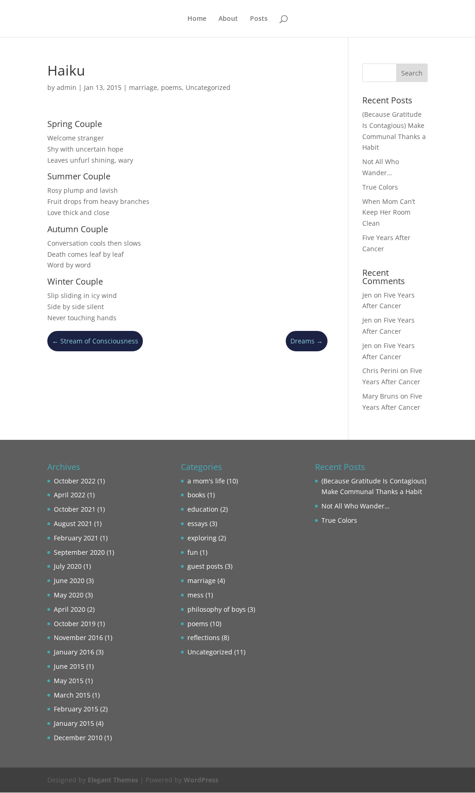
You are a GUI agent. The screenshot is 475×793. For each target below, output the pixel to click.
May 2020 (68, 594)
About (228, 19)
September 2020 (79, 552)
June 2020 (69, 580)
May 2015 (68, 680)
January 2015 (74, 723)
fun (192, 552)
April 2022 (69, 494)
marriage (143, 87)
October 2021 (75, 509)
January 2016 (74, 651)
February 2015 (76, 708)
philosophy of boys (216, 609)
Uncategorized (208, 87)
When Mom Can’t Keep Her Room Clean (388, 212)
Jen (367, 295)
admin (67, 87)
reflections (203, 637)
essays (197, 523)
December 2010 (78, 737)
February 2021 (76, 537)
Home (196, 19)
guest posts (205, 566)
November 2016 (78, 637)
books (196, 494)
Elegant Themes (113, 779)
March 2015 (72, 695)
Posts (259, 19)
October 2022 (75, 480)
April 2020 (69, 609)
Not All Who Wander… (355, 505)
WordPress (201, 779)
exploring (202, 537)
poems (171, 87)
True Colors (380, 187)
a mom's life (206, 480)
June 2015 (69, 666)
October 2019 (75, 623)
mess (195, 594)
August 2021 (73, 523)
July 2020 (68, 566)
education (202, 509)
